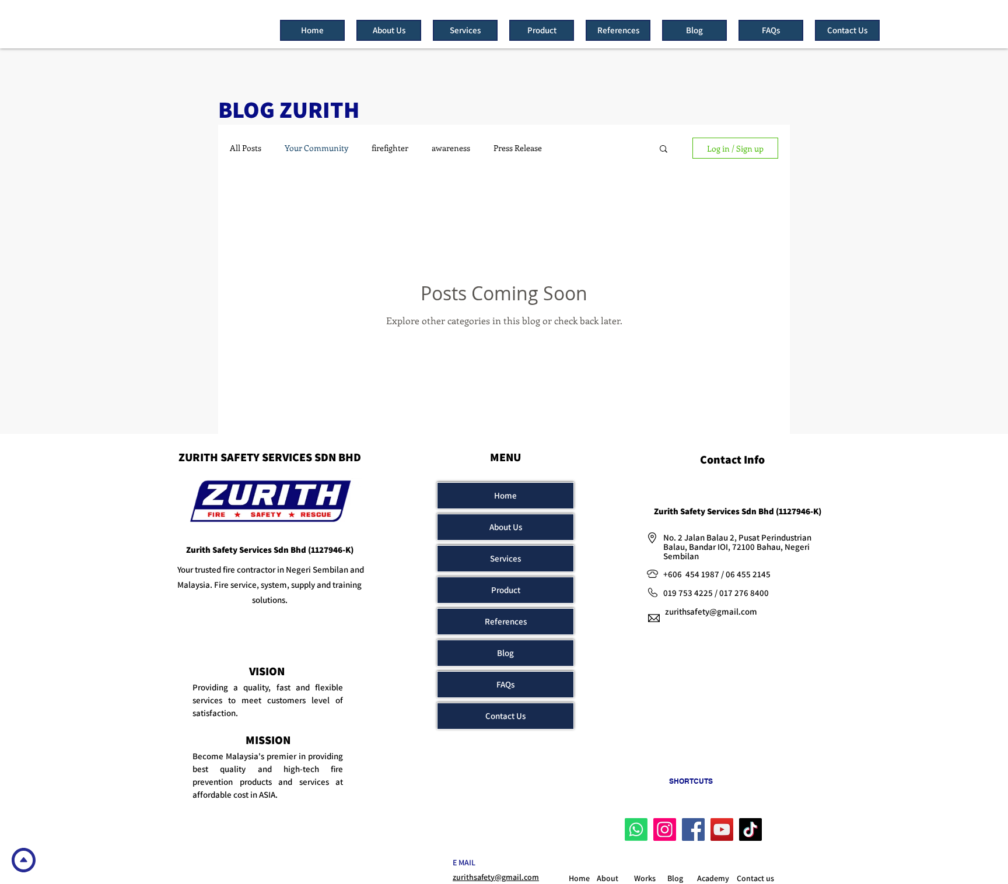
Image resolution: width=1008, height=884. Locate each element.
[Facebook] (693, 829)
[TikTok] (750, 829)
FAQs (505, 684)
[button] (663, 149)
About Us (505, 526)
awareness (451, 148)
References (506, 621)
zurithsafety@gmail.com (711, 611)
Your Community (316, 148)
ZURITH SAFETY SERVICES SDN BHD (269, 457)
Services (505, 558)
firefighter (390, 148)
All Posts (245, 148)
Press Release (518, 148)
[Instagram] (664, 829)
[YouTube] (721, 829)
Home (505, 495)
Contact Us (505, 715)
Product (505, 589)
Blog (505, 652)
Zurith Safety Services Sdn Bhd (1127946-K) (270, 549)
